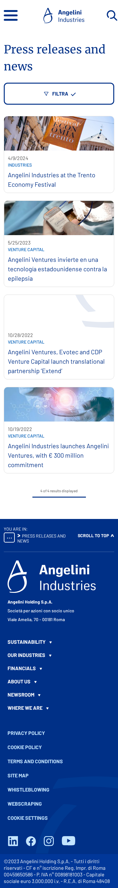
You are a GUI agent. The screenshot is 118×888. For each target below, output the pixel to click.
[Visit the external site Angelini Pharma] (52, 577)
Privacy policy (26, 733)
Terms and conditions (35, 761)
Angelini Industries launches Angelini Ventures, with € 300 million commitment (58, 455)
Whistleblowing (28, 789)
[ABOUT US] (59, 681)
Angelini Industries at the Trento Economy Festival (51, 179)
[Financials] (59, 668)
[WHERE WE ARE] (59, 708)
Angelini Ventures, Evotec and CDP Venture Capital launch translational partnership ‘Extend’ (56, 361)
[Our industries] (59, 655)
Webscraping (25, 804)
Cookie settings (28, 818)
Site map (18, 775)
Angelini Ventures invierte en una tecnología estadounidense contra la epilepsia (57, 269)
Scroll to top (93, 535)
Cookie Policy (25, 747)
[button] (11, 15)
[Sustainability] (59, 642)
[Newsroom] (59, 695)
